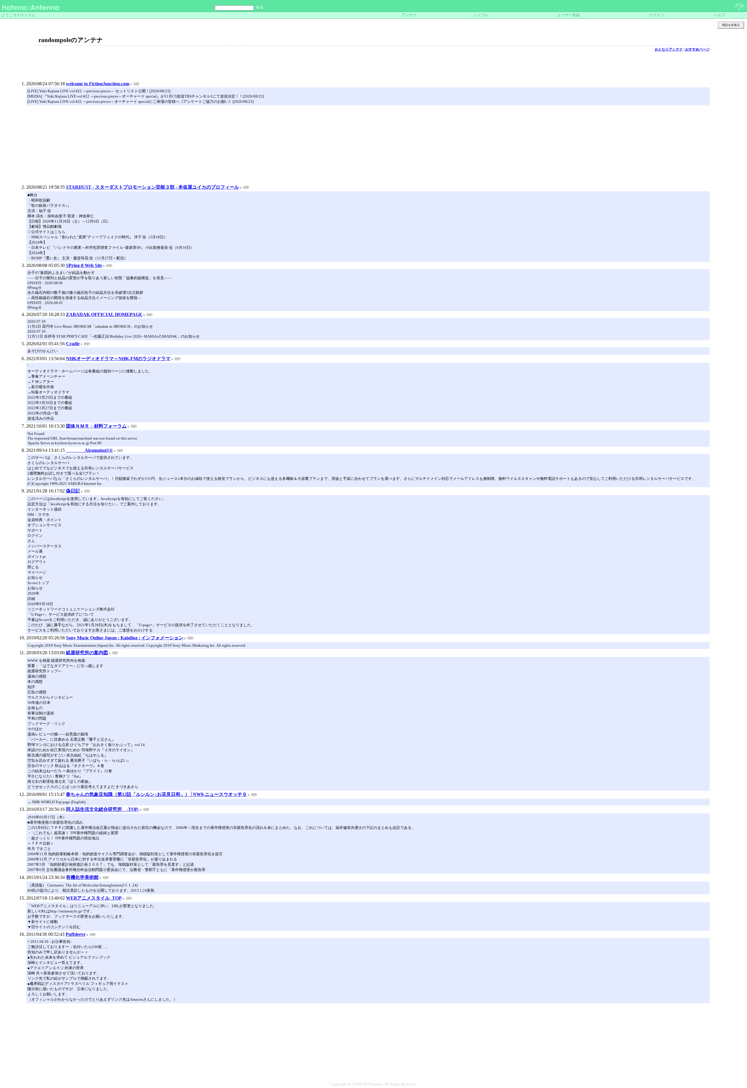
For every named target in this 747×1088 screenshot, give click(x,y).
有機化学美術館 (82, 877)
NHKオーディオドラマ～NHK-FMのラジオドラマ (118, 358)
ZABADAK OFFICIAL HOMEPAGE (104, 314)
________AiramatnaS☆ (89, 450)
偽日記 (73, 490)
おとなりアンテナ (669, 49)
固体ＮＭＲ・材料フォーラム (96, 426)
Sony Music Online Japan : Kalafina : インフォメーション (124, 637)
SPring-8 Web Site (84, 265)
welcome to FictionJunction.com (97, 83)
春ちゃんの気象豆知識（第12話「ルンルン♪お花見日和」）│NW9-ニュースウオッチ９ (156, 794)
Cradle (73, 343)
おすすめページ (697, 49)
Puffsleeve (75, 934)
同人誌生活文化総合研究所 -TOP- (102, 809)
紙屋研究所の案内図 (87, 652)
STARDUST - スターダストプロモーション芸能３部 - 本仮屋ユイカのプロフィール (152, 187)
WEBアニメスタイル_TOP (94, 898)
